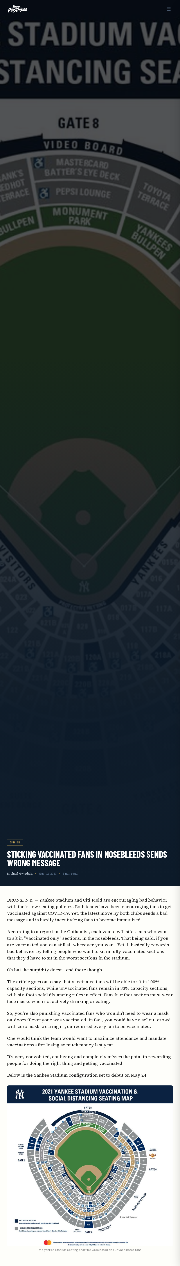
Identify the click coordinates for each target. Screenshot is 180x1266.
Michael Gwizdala (19, 873)
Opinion (15, 842)
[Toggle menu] (168, 8)
